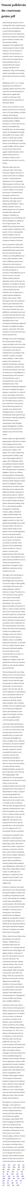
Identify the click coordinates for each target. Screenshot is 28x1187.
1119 (8, 1185)
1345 (9, 1176)
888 (3, 1169)
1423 (4, 1165)
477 (17, 1183)
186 (13, 1185)
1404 (22, 1176)
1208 (8, 1169)
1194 (13, 1171)
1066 (18, 1185)
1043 (14, 1167)
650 (3, 1183)
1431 (9, 1167)
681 (7, 1174)
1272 (14, 1165)
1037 (9, 1165)
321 (3, 1185)
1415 (17, 1174)
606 (12, 1183)
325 (23, 1165)
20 (3, 1174)
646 (3, 1171)
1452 (23, 1178)
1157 (13, 1169)
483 (19, 1167)
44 (13, 1176)
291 (8, 1183)
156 (18, 1178)
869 (18, 1176)
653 (23, 1167)
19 (17, 1171)
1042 (18, 1169)
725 (23, 1169)
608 (3, 1180)
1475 (4, 1176)
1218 (12, 1174)
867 (8, 1171)
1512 (22, 1171)
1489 (9, 1178)
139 (16, 1180)
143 (8, 1180)
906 (19, 1165)
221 (21, 1180)
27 (12, 1180)
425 (22, 1174)
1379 (4, 1167)
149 (14, 1178)
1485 (4, 1178)
